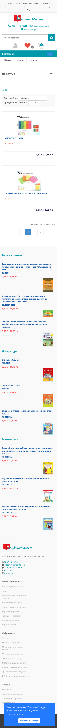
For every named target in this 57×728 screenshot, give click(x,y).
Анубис (6, 363)
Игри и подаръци (10, 620)
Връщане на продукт (14, 658)
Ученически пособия (12, 602)
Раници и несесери (11, 615)
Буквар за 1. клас (10, 360)
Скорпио (6, 327)
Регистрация (46, 7)
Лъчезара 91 (9, 144)
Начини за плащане (14, 654)
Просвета (7, 417)
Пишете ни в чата (13, 567)
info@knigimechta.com (15, 564)
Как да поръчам (12, 642)
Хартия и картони (10, 611)
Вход (28, 10)
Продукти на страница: (16, 102)
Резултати (33, 60)
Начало (10, 3)
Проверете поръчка (31, 7)
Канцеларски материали (14, 607)
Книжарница (29, 29)
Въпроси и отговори (30, 3)
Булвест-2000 (8, 305)
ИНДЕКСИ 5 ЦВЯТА (14, 138)
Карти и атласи (9, 624)
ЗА (5, 141)
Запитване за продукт (13, 7)
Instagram (8, 573)
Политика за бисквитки (15, 662)
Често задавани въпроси (15, 667)
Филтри (8, 73)
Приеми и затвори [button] (29, 720)
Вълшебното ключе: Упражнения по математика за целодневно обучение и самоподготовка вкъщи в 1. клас (27, 451)
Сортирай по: (11, 98)
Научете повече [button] (15, 714)
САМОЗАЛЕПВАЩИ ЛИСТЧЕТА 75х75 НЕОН (26, 193)
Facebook (8, 570)
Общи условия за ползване (16, 676)
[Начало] (28, 18)
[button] (32, 98)
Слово (5, 273)
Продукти (20, 60)
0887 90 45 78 (17, 26)
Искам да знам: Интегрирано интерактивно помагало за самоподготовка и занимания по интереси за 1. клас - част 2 (24, 299)
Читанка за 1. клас (11, 385)
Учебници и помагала (12, 586)
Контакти (46, 3)
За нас (18, 3)
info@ (38, 26)
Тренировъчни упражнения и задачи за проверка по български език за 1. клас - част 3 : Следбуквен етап (26, 267)
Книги (5, 591)
